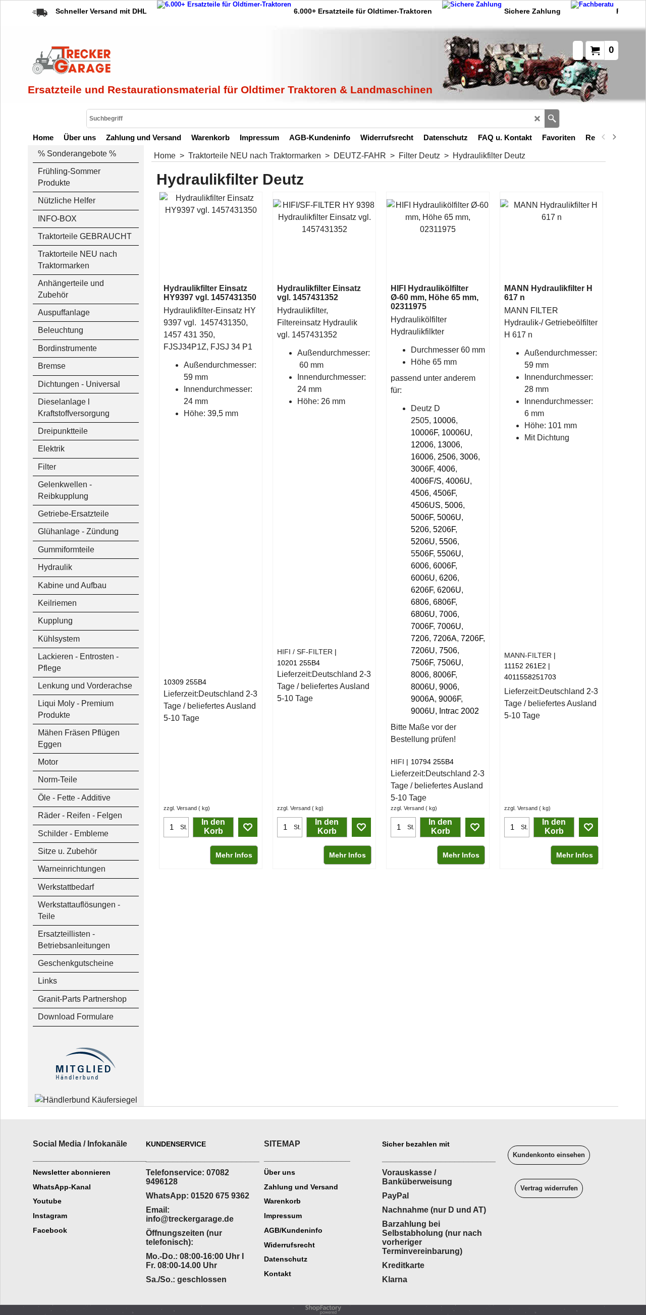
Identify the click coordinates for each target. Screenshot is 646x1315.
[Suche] (552, 118)
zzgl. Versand (180, 808)
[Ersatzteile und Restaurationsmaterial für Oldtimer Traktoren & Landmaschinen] (141, 61)
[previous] (603, 137)
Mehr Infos (234, 855)
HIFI (397, 762)
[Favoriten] (247, 827)
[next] (613, 137)
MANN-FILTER (528, 655)
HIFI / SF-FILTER (305, 652)
